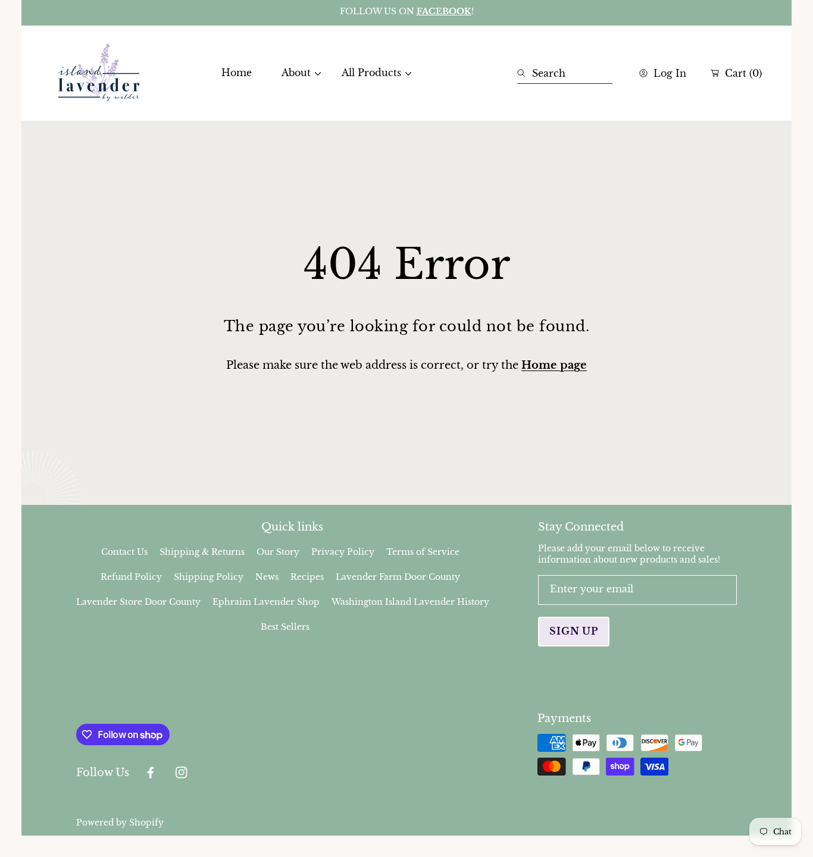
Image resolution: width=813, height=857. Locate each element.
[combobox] (564, 73)
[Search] (524, 73)
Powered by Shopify (120, 822)
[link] (297, 72)
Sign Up (573, 631)
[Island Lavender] (98, 73)
